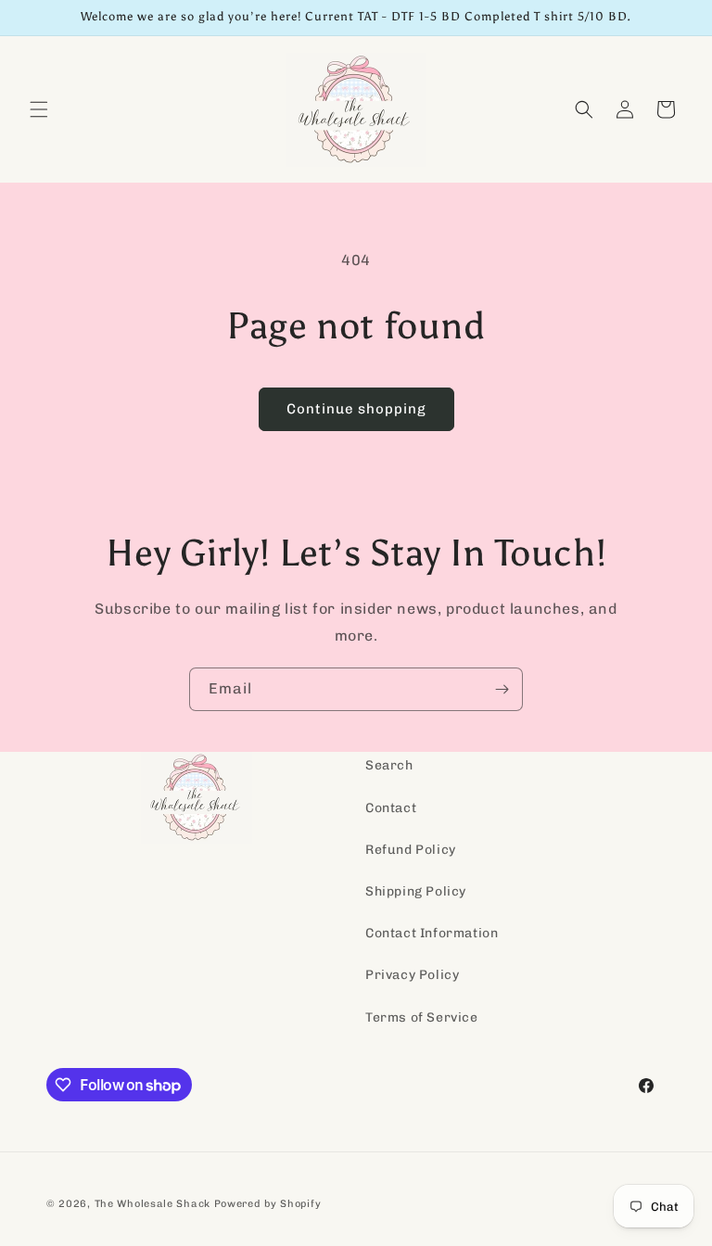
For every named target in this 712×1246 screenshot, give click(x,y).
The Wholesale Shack (152, 1204)
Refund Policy (410, 850)
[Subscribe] (501, 689)
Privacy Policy (412, 975)
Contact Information (431, 933)
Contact (390, 808)
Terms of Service (421, 1017)
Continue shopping (356, 408)
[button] (39, 109)
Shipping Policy (415, 891)
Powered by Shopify (268, 1204)
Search (389, 765)
